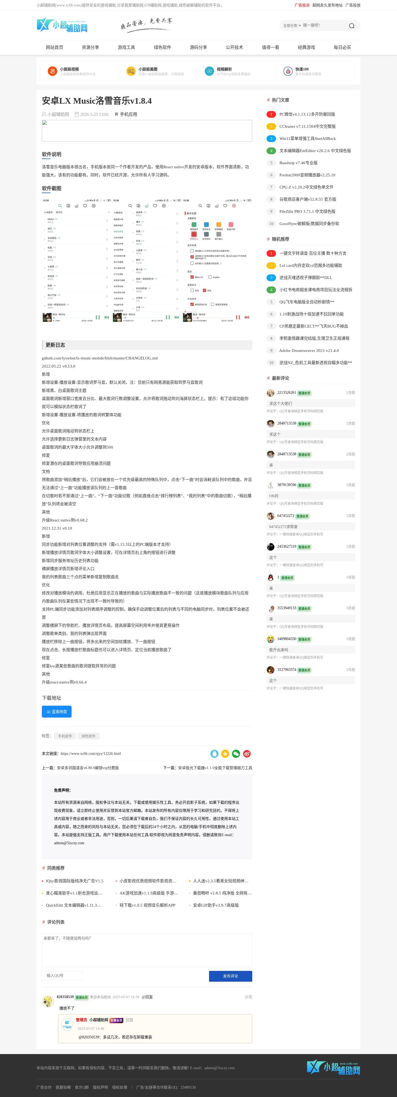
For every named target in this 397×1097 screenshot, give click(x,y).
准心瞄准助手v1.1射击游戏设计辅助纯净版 (75, 893)
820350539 (65, 997)
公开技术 (234, 47)
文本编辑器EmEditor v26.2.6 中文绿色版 (310, 151)
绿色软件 (162, 47)
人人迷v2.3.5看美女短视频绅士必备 (222, 881)
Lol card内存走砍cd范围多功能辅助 (306, 265)
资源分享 (90, 47)
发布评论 (230, 976)
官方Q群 (82, 1087)
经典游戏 (306, 47)
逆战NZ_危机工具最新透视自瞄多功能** (310, 363)
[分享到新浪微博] (247, 754)
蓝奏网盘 (59, 712)
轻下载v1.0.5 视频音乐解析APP (147, 905)
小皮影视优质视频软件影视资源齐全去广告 (149, 881)
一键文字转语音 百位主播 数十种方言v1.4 (306, 254)
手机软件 (65, 736)
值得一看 (270, 47)
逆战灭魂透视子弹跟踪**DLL (301, 277)
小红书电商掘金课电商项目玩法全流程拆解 (309, 291)
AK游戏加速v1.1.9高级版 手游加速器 (149, 893)
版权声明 (100, 1087)
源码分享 (198, 47)
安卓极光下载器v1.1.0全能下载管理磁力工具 (215, 768)
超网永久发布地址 (327, 5)
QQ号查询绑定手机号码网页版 (301, 411)
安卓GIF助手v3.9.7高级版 (216, 905)
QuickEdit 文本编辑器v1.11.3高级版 (75, 905)
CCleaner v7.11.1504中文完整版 (303, 126)
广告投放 (353, 5)
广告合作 (44, 1087)
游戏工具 (126, 47)
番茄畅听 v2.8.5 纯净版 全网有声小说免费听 (222, 893)
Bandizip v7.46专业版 (294, 163)
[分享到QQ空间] (225, 754)
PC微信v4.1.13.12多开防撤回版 (302, 114)
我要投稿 (63, 1087)
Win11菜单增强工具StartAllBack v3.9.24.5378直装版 (301, 139)
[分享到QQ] (214, 754)
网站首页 (54, 47)
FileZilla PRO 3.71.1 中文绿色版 (303, 211)
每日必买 (342, 47)
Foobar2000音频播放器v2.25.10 (303, 175)
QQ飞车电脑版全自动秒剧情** (302, 302)
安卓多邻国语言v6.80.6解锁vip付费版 (88, 768)
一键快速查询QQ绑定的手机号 (301, 534)
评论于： (273, 411)
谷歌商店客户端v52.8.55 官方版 (303, 199)
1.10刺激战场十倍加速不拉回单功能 (307, 314)
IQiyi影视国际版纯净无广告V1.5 (74, 881)
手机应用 (128, 114)
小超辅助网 (98, 1020)
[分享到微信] (236, 754)
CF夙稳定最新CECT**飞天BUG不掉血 (309, 326)
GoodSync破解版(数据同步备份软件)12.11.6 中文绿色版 (303, 224)
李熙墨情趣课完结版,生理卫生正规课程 (310, 338)
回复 (129, 1020)
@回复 (147, 997)
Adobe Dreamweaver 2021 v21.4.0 (304, 350)
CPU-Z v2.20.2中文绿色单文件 (302, 187)
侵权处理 (119, 1087)
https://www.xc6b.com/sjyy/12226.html (91, 754)
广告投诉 (302, 5)
